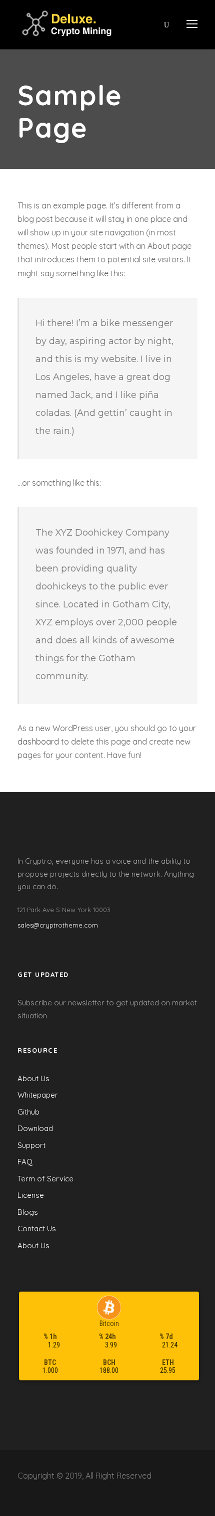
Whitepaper (38, 1095)
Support (32, 1145)
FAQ (25, 1161)
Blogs (28, 1212)
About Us (34, 1078)
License (31, 1195)
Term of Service (46, 1178)
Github (29, 1112)
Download (35, 1128)
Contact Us (37, 1228)
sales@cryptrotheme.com (58, 925)
